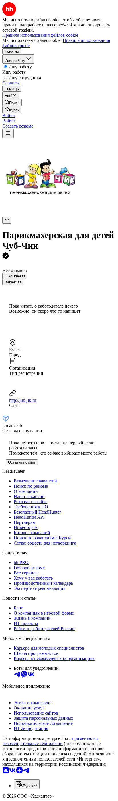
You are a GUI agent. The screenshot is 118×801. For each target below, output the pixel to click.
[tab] (14, 276)
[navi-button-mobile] (8, 133)
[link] (12, 102)
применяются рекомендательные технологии (50, 741)
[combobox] (27, 784)
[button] (8, 115)
